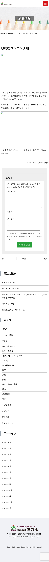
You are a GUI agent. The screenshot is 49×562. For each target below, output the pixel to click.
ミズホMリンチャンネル (12, 356)
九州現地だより (8, 282)
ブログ (18, 33)
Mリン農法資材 (8, 346)
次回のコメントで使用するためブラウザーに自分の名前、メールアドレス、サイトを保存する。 (24, 236)
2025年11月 (7, 496)
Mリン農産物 (7, 351)
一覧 (24, 258)
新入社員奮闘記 (9, 365)
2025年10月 (7, 502)
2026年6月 (6, 454)
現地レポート (7, 423)
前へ (3, 258)
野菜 (4, 398)
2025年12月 (7, 490)
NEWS (4, 329)
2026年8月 (6, 442)
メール (10, 219)
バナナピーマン (8, 304)
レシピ (5, 360)
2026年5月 (6, 460)
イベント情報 (7, 335)
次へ (46, 258)
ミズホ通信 (6, 405)
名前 (9, 212)
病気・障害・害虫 (9, 384)
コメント (11, 191)
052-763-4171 (18, 537)
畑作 (46, 162)
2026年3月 (6, 472)
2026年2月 (6, 478)
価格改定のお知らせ (10, 288)
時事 (4, 370)
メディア (5, 411)
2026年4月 (6, 466)
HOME (3, 33)
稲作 (4, 389)
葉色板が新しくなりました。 (14, 310)
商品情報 (5, 417)
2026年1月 (6, 484)
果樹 (4, 375)
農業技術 (6, 394)
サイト (9, 226)
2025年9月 (6, 508)
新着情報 (11, 33)
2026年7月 (6, 448)
